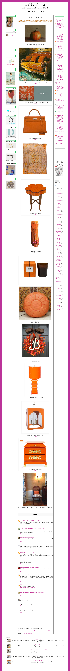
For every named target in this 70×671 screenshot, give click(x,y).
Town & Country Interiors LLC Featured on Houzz (12, 35)
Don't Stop (60, 77)
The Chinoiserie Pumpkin (37, 660)
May (59, 204)
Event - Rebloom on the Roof (60, 91)
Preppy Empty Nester (24, 567)
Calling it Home (60, 143)
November (59, 199)
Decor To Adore (60, 82)
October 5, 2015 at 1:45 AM (29, 584)
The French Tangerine (60, 111)
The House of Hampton (60, 141)
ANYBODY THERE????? (60, 48)
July (59, 194)
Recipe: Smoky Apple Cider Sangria (60, 73)
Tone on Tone (60, 86)
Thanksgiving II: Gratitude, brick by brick (59, 102)
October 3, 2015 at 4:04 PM (32, 537)
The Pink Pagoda (60, 131)
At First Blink (34, 666)
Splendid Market (23, 537)
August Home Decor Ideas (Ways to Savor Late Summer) (60, 38)
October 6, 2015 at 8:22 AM (39, 592)
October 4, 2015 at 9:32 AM (28, 552)
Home (35, 630)
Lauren (21, 599)
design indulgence (60, 46)
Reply (21, 524)
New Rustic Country (37, 639)
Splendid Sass (60, 60)
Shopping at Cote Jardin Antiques (60, 88)
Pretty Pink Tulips (60, 55)
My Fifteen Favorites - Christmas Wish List (60, 96)
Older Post (50, 630)
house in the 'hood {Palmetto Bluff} (59, 108)
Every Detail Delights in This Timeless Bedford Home (60, 26)
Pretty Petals (60, 71)
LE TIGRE (37, 644)
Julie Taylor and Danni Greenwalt (27, 592)
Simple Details (60, 93)
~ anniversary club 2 (60, 113)
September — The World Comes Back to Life (60, 20)
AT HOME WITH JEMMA (60, 50)
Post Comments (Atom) (27, 633)
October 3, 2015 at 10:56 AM (33, 520)
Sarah (21, 574)
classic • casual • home (59, 65)
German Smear (37, 655)
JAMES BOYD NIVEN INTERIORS (60, 61)
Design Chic (60, 23)
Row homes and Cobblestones (60, 136)
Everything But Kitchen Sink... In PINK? (37, 649)
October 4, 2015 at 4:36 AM (34, 544)
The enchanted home (24, 544)
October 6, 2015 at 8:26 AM (28, 599)
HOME (28, 11)
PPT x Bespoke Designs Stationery (60, 57)
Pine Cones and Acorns (59, 18)
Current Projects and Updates (59, 124)
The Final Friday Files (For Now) (60, 43)
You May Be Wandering (60, 116)
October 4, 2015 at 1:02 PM (34, 567)
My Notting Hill (60, 90)
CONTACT (41, 11)
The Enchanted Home (60, 127)
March (58, 207)
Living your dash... (60, 138)
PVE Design (60, 79)
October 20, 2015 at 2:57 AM (39, 609)
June (59, 203)
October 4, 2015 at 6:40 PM (28, 574)
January (59, 197)
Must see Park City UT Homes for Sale (27, 587)
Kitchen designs (9, 46)
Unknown (22, 584)
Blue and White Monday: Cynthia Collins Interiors (60, 133)
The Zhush (60, 29)
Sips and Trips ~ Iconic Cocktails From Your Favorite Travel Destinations (60, 119)
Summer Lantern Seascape (60, 84)
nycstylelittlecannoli (24, 520)
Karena (21, 552)
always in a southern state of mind (60, 105)
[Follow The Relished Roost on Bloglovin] (59, 175)
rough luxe (60, 123)
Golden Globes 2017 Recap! (60, 129)
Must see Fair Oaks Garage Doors (26, 609)
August (58, 215)
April (59, 190)
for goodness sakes (60, 81)
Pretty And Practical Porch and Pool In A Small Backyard (60, 68)
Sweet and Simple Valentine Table (60, 52)
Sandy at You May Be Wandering (26, 528)
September (58, 193)
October (58, 192)
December (59, 210)
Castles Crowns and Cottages (60, 76)
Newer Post (20, 630)
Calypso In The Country (60, 35)
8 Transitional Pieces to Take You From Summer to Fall (60, 31)
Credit (35, 45)
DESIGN (34, 11)
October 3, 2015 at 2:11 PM (39, 528)
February (59, 224)
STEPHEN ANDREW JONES (60, 100)
